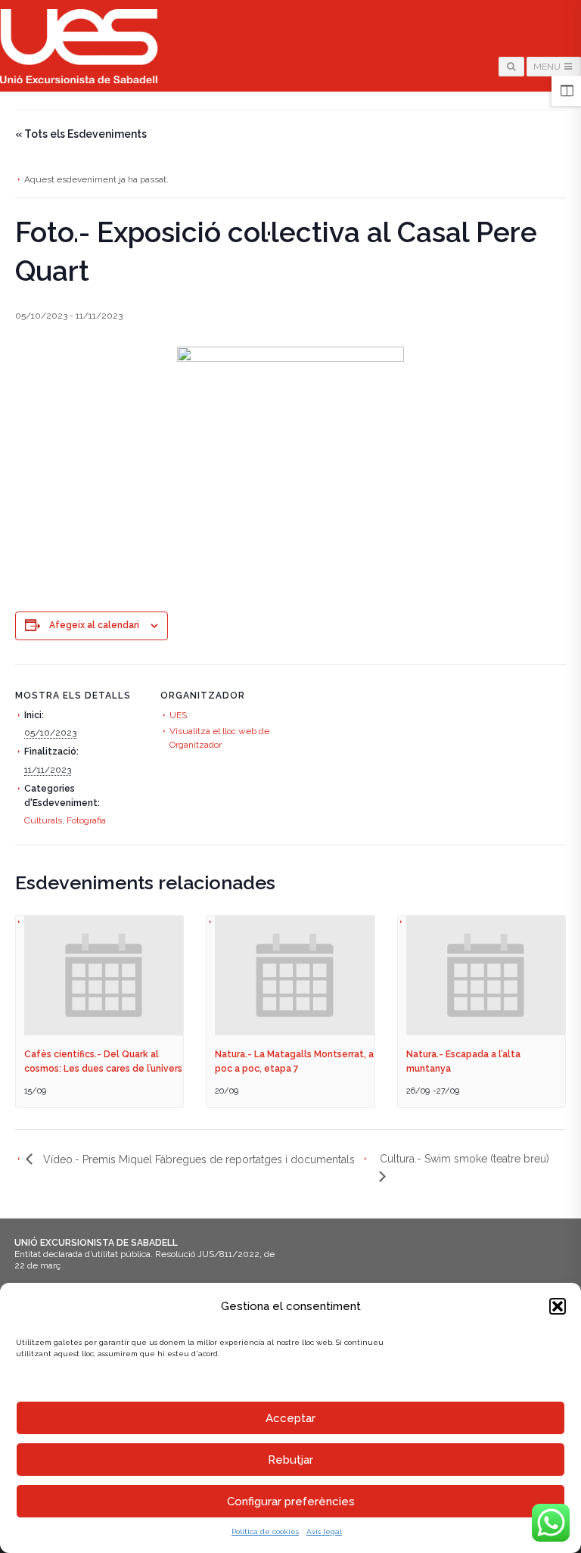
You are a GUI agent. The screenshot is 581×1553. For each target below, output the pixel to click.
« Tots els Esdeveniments (81, 134)
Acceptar (290, 1418)
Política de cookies (265, 1531)
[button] (557, 1306)
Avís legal (324, 1531)
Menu (548, 66)
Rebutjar (290, 1460)
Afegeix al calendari (94, 625)
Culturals (43, 820)
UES (178, 715)
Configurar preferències (291, 1501)
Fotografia (86, 820)
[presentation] (103, 975)
